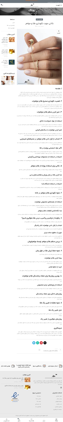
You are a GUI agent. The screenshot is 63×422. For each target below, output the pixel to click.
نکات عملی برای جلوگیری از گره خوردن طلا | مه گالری (5, 40)
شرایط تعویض (58, 401)
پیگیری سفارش (58, 407)
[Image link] (53, 376)
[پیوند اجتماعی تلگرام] (33, 342)
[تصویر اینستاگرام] (12, 78)
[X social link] (44, 342)
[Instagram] (61, 387)
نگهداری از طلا (30, 13)
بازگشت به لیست (39, 349)
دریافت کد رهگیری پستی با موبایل (4, 62)
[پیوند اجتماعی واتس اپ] (37, 342)
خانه (34, 13)
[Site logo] (31, 5)
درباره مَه (39, 396)
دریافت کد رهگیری (57, 409)
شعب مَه (39, 401)
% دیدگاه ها (16, 381)
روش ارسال (59, 399)
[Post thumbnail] (12, 42)
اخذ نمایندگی (38, 404)
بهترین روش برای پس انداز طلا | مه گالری (4, 51)
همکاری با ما (38, 407)
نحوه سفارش (59, 396)
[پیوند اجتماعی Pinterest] (41, 342)
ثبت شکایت (59, 404)
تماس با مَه (38, 399)
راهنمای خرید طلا (11, 25)
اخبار (14, 22)
